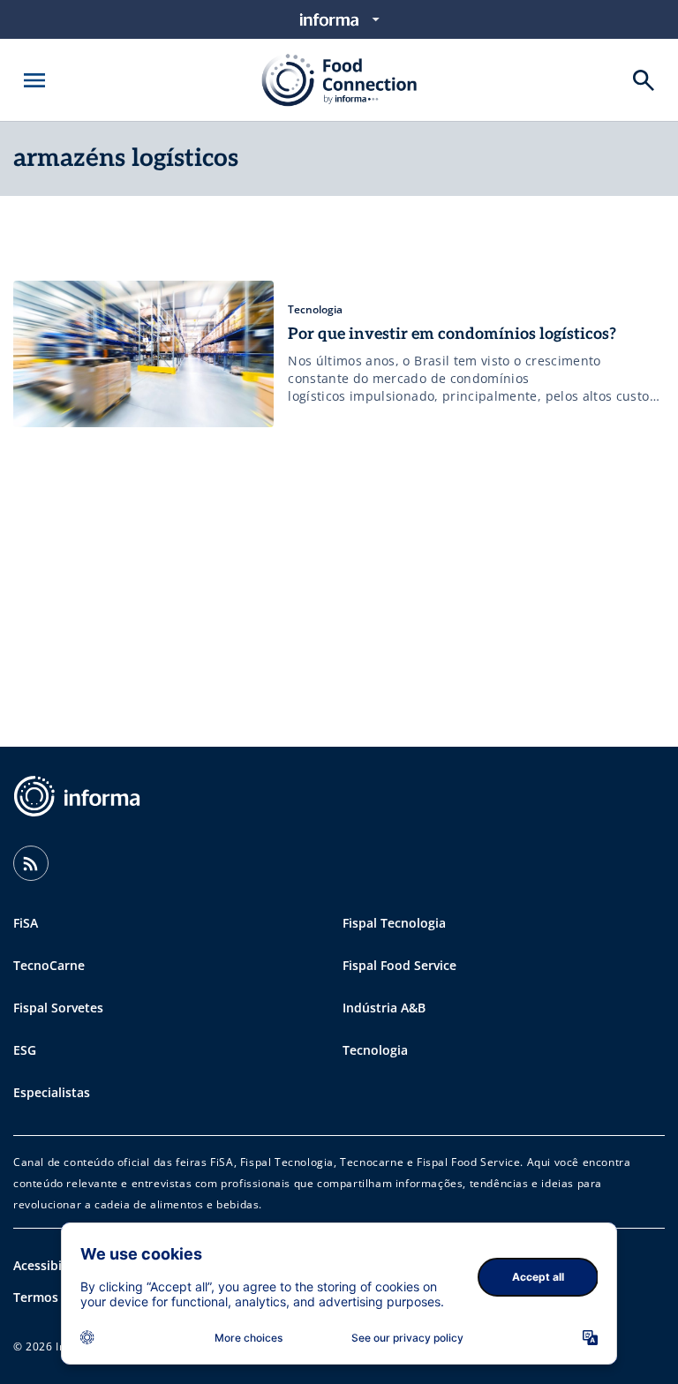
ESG (24, 1050)
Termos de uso (57, 1297)
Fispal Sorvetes (58, 1007)
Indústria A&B (384, 1007)
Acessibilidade (56, 1265)
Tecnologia (375, 1050)
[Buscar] (643, 80)
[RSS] (31, 863)
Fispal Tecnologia (394, 922)
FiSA (25, 922)
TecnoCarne (49, 965)
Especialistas (51, 1092)
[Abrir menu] (34, 80)
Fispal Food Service (399, 965)
